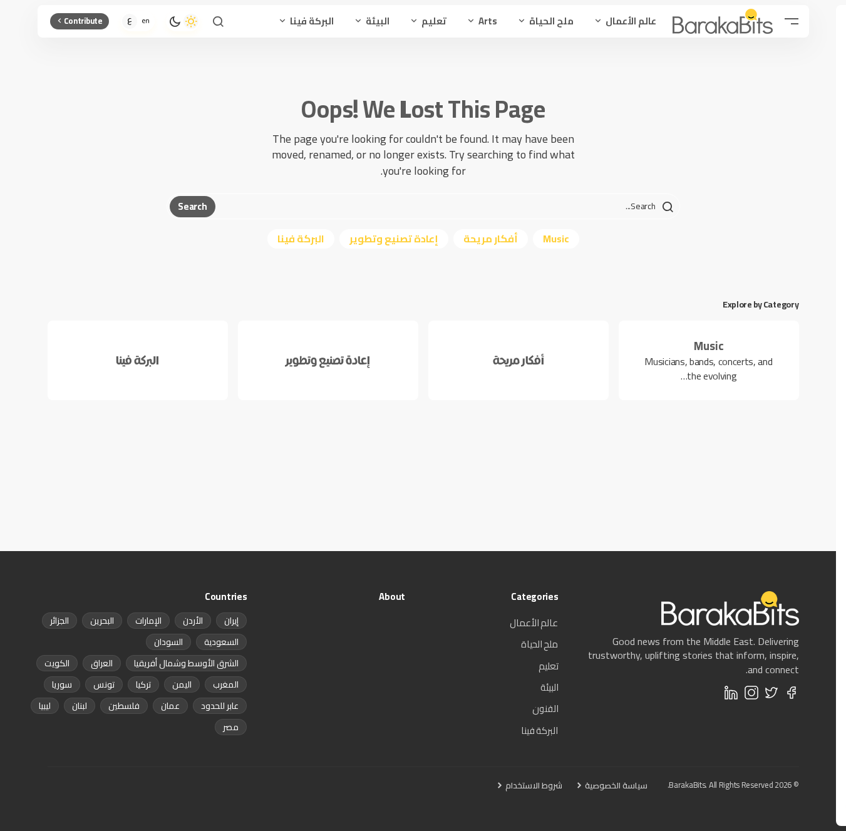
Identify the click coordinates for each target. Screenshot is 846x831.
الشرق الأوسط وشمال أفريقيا (186, 663)
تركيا (143, 684)
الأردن (193, 620)
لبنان (79, 706)
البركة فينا (300, 238)
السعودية (221, 642)
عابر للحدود (220, 706)
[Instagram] (751, 693)
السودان (168, 642)
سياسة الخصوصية (616, 785)
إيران (231, 620)
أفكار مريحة (490, 238)
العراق (102, 663)
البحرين (102, 620)
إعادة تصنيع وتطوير (393, 238)
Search (192, 206)
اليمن (182, 684)
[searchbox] (445, 206)
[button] (791, 21)
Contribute (83, 20)
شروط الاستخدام (533, 785)
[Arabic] (129, 21)
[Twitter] (771, 693)
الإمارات (148, 620)
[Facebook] (792, 693)
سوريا (62, 684)
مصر (231, 727)
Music (556, 238)
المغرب (226, 684)
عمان (170, 706)
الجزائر (59, 620)
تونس (104, 684)
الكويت (57, 663)
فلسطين (124, 706)
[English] (145, 21)
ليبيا (45, 706)
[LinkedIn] (731, 693)
